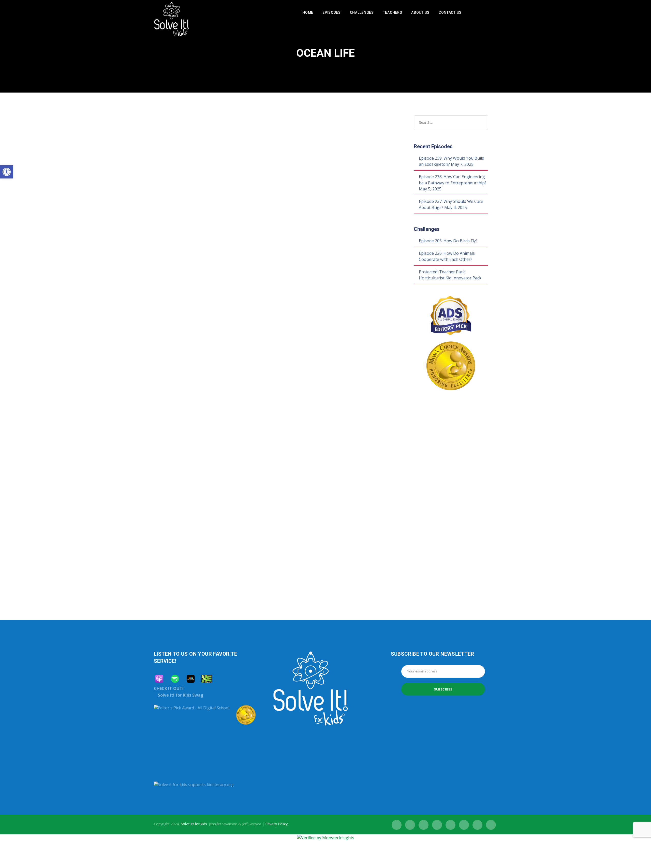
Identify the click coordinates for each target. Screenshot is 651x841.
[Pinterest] (477, 825)
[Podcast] (479, 13)
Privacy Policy (276, 823)
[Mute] (240, 315)
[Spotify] (470, 13)
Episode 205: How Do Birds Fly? (448, 241)
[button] (6, 171)
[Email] (491, 825)
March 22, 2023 (174, 460)
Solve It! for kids (194, 823)
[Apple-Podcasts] (162, 679)
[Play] (169, 314)
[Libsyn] (209, 679)
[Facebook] (397, 825)
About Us (420, 12)
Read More (171, 297)
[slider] (252, 317)
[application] (211, 314)
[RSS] (450, 825)
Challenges (362, 12)
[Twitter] (410, 825)
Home (307, 12)
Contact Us (450, 12)
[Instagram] (423, 825)
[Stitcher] (193, 679)
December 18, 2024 (177, 220)
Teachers (392, 12)
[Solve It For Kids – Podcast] (171, 22)
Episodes (331, 12)
